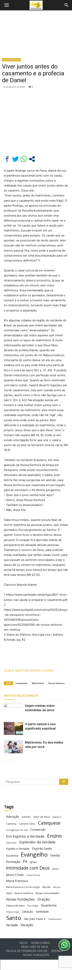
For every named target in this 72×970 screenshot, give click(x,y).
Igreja (33, 862)
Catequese (49, 823)
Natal (9, 893)
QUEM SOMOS (40, 943)
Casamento (22, 683)
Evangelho (34, 855)
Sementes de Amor (11, 59)
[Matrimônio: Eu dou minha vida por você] (13, 746)
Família (55, 856)
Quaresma (48, 905)
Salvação (27, 911)
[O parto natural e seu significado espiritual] (13, 728)
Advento (26, 816)
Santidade (42, 911)
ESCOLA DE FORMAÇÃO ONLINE (26, 951)
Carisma (11, 823)
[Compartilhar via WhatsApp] (23, 159)
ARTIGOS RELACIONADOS (21, 695)
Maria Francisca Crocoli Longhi (23, 887)
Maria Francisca (17, 881)
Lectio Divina (33, 875)
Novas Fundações (20, 899)
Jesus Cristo (15, 875)
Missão (46, 887)
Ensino (54, 836)
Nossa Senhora (56, 683)
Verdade (12, 925)
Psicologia (32, 905)
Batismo (56, 816)
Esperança (11, 842)
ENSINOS (57, 951)
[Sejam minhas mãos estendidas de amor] (13, 710)
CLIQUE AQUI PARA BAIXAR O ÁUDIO (29, 670)
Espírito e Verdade (17, 848)
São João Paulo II (34, 919)
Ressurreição (12, 912)
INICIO (23, 943)
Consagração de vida (17, 829)
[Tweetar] (15, 159)
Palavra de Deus (15, 905)
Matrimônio (38, 683)
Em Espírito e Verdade (25, 836)
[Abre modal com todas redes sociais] (32, 159)
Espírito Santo (42, 849)
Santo (13, 918)
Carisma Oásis (27, 823)
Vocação (27, 925)
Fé (25, 861)
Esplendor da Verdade (37, 842)
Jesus (55, 868)
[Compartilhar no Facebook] (7, 159)
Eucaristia (12, 855)
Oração (43, 899)
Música (56, 887)
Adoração (12, 817)
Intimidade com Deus (28, 868)
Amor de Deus (41, 817)
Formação (13, 862)
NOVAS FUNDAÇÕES (36, 955)
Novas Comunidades (47, 893)
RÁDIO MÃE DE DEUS (34, 947)
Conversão (38, 830)
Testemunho (54, 919)
